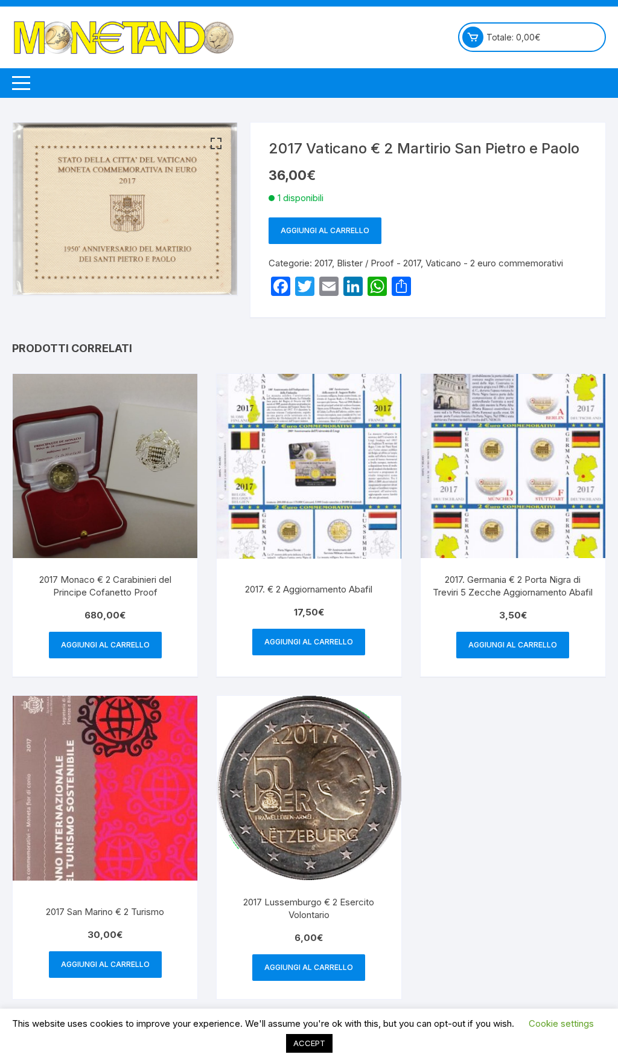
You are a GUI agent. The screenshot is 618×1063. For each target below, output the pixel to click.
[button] (216, 144)
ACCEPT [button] (309, 1043)
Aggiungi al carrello (325, 230)
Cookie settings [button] (561, 1023)
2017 (323, 263)
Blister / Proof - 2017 (379, 263)
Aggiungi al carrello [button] (105, 644)
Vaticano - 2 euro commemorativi (494, 263)
